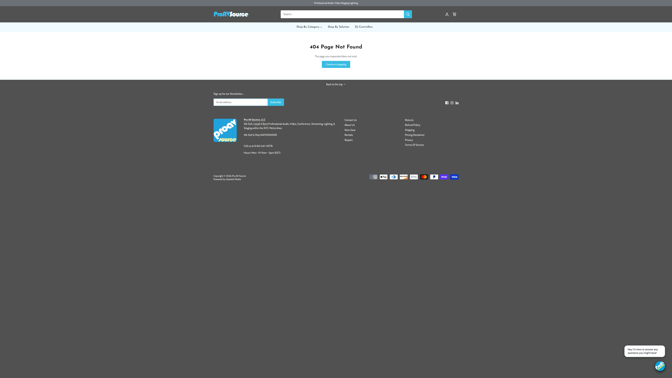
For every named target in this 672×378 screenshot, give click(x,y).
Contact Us (351, 120)
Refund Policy (412, 125)
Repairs (349, 140)
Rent (265, 123)
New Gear (350, 130)
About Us (350, 125)
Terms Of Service (414, 144)
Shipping (409, 130)
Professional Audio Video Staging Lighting (336, 3)
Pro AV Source (239, 175)
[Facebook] (446, 102)
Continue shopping (336, 64)
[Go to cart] (455, 14)
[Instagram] (451, 102)
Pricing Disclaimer (415, 134)
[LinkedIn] (457, 102)
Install (256, 123)
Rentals (349, 134)
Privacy (409, 140)
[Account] (447, 14)
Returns (409, 120)
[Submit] (408, 14)
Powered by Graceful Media (227, 179)
